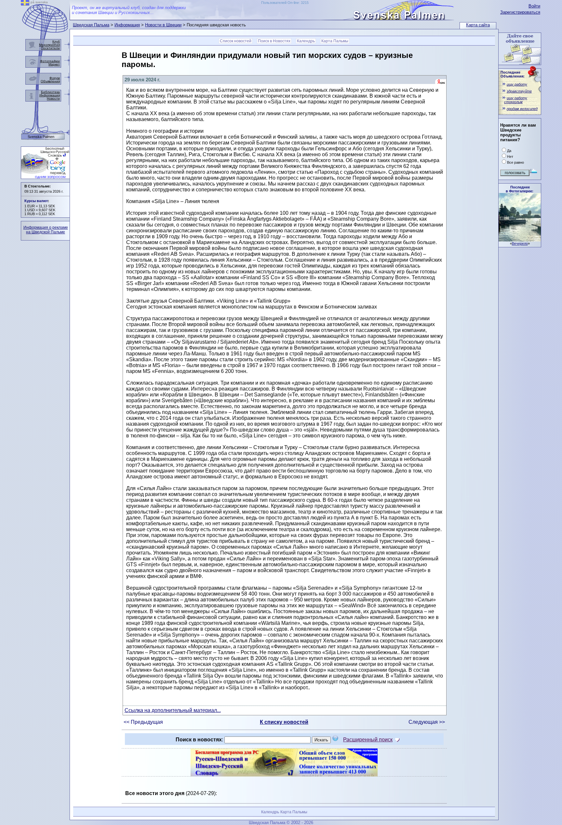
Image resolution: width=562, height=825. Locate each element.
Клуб (56, 41)
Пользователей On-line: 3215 (285, 3)
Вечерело (520, 243)
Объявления (50, 81)
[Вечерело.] (520, 239)
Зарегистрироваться (520, 12)
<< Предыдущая (143, 722)
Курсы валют (36, 201)
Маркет (54, 64)
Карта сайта (478, 24)
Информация (127, 24)
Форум (54, 78)
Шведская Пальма (91, 24)
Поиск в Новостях (274, 41)
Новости (53, 98)
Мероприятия (49, 45)
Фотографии (50, 61)
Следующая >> (426, 722)
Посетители (50, 48)
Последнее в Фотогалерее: (519, 189)
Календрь (306, 41)
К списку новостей (284, 722)
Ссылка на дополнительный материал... (173, 710)
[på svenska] (25, 4)
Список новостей (235, 41)
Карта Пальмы (334, 41)
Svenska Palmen (41, 137)
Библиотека (50, 92)
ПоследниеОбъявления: (513, 74)
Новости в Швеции (163, 24)
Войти (534, 6)
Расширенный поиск (368, 739)
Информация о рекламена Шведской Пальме (45, 229)
